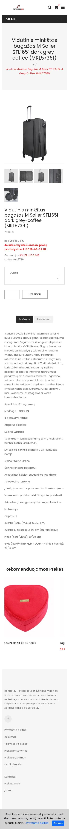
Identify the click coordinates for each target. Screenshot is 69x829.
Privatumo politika (15, 730)
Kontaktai (10, 776)
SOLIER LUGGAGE (29, 255)
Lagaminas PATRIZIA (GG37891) (36, 643)
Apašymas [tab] (24, 319)
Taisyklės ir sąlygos (15, 744)
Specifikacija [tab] (43, 319)
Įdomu (8, 790)
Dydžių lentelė (13, 764)
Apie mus (10, 737)
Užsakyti (35, 294)
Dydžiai (14, 273)
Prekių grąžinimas (15, 757)
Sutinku (58, 823)
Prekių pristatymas (15, 750)
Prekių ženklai (12, 783)
